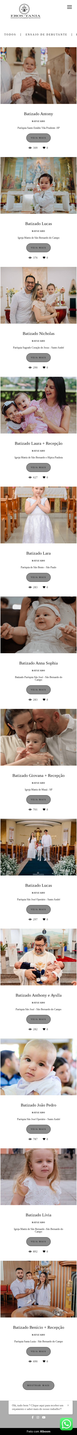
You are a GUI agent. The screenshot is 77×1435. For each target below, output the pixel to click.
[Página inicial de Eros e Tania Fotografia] (25, 11)
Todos (10, 34)
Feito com (38, 1431)
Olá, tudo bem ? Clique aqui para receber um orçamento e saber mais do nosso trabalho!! (37, 1407)
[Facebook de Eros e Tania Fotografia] (33, 1417)
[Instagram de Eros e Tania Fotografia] (38, 1417)
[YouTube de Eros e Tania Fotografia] (44, 1417)
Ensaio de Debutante (46, 34)
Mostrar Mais (38, 1385)
